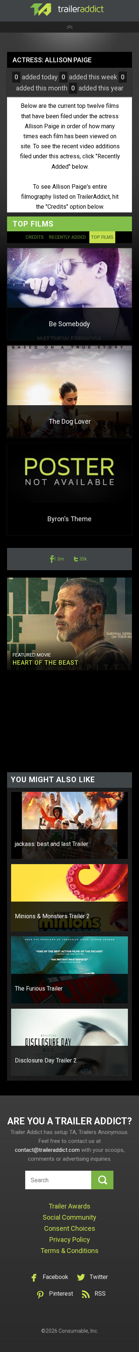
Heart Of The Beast (46, 662)
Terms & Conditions (69, 1251)
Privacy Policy (69, 1239)
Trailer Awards (69, 1206)
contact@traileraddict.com (47, 1150)
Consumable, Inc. (78, 1331)
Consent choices (69, 1228)
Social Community (69, 1217)
